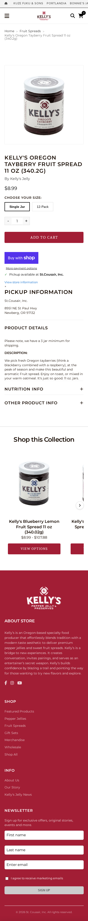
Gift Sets (11, 733)
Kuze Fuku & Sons (28, 3)
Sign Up (44, 890)
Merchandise (15, 740)
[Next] (80, 505)
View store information (21, 282)
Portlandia (57, 3)
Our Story (12, 787)
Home (9, 31)
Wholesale (13, 747)
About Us (12, 780)
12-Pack (43, 206)
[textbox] (44, 356)
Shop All (11, 754)
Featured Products (19, 711)
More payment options (21, 268)
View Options (34, 548)
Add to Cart (44, 237)
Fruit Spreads (30, 31)
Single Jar (17, 206)
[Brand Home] (7, 4)
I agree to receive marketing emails (37, 878)
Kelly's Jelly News (18, 795)
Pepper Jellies (15, 719)
